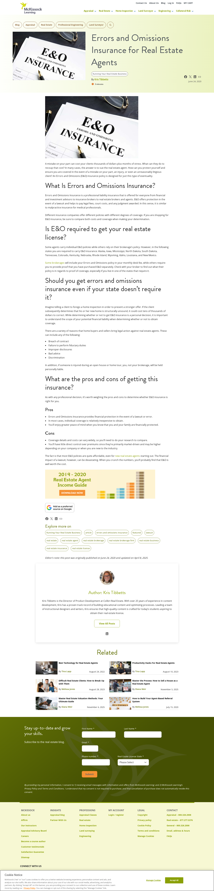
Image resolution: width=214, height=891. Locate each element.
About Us (154, 3)
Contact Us (141, 3)
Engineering (164, 10)
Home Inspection (124, 10)
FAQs (178, 3)
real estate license (81, 548)
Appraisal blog (57, 814)
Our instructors (29, 825)
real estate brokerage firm (121, 540)
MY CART (188, 3)
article (88, 532)
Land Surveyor (145, 10)
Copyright (142, 814)
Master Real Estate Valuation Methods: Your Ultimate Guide (81, 700)
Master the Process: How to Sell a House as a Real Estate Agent (154, 682)
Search (110, 25)
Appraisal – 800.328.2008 (179, 814)
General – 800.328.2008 (178, 825)
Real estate (84, 820)
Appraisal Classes (88, 814)
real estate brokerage (93, 540)
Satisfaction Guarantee (32, 852)
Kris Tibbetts (101, 79)
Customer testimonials (32, 846)
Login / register (116, 814)
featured (136, 532)
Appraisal (88, 10)
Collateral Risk (183, 10)
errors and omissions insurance (112, 532)
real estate (51, 540)
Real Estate (104, 10)
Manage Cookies (146, 836)
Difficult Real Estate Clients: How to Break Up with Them (81, 682)
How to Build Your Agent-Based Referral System (152, 700)
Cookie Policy (144, 825)
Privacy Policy (29, 888)
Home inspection (88, 825)
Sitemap (25, 857)
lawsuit (149, 532)
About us (25, 814)
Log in (171, 3)
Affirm (24, 820)
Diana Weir (140, 689)
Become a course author (33, 841)
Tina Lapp (66, 671)
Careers (25, 836)
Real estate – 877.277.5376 (180, 820)
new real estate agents (127, 455)
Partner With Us (58, 820)
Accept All (174, 880)
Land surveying (87, 830)
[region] (107, 880)
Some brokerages (54, 262)
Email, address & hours (178, 830)
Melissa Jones (68, 689)
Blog (163, 3)
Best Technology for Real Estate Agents (78, 663)
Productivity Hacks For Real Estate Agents (153, 663)
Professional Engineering (70, 24)
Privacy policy (144, 820)
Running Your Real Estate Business (110, 73)
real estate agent (70, 540)
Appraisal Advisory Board (34, 830)
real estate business (149, 540)
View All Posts (107, 623)
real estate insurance (56, 548)
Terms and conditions (148, 830)
